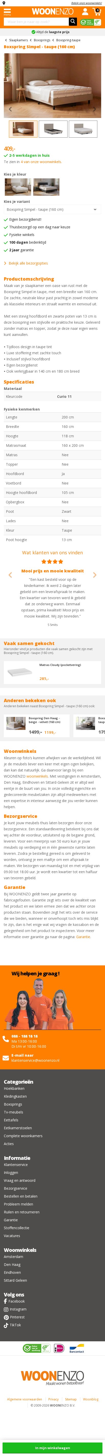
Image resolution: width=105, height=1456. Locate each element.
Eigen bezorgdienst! (25, 219)
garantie (21, 249)
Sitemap (71, 1399)
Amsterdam (13, 1256)
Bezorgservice (15, 1188)
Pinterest (17, 1317)
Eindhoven (12, 1272)
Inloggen (11, 1172)
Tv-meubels (13, 1112)
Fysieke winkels (21, 234)
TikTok (15, 1324)
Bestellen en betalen (20, 1196)
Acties (9, 1143)
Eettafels (11, 1120)
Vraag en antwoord (19, 1180)
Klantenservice (16, 1164)
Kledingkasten (15, 1096)
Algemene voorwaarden (24, 1399)
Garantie (83, 936)
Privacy (53, 1399)
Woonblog (90, 1399)
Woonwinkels (20, 1250)
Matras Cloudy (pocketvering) (60, 665)
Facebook (16, 1301)
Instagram (18, 1309)
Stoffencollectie (16, 1227)
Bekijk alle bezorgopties (28, 263)
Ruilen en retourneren (22, 1212)
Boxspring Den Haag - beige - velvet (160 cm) (44, 720)
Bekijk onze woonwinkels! (86, 3)
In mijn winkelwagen (52, 1448)
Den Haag (12, 1264)
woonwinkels (37, 776)
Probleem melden (18, 1204)
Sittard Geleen (15, 1280)
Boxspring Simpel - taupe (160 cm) (35, 209)
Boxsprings (13, 1104)
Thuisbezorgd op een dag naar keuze (39, 227)
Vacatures (12, 1235)
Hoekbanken (14, 1088)
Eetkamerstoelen (18, 1127)
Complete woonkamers (23, 1135)
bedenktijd (27, 242)
